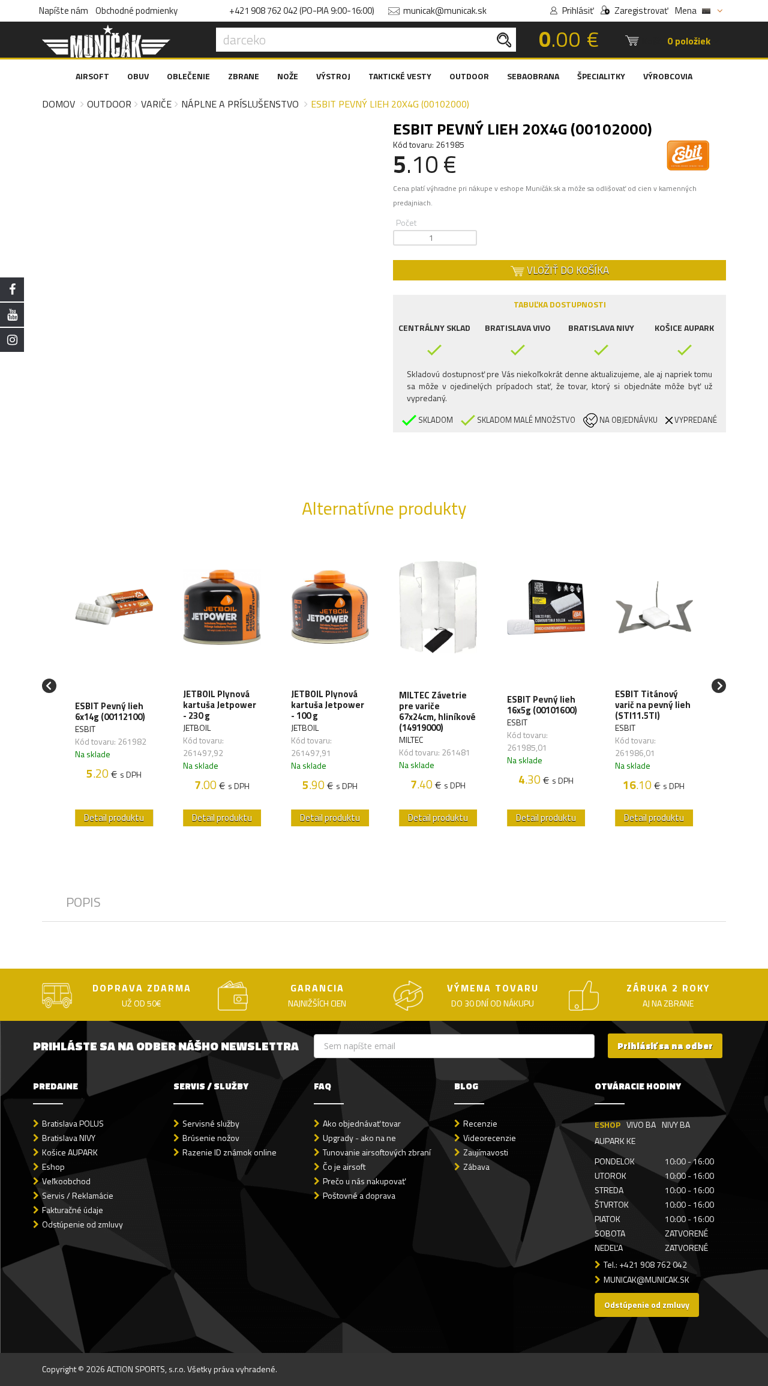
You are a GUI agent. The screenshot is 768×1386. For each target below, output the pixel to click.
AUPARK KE (615, 1140)
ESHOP (607, 1124)
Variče (156, 104)
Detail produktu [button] (114, 818)
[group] (114, 685)
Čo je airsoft (344, 1166)
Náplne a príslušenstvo (240, 104)
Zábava (476, 1166)
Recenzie (480, 1123)
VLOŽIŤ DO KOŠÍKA (566, 270)
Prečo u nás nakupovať (364, 1181)
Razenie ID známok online (229, 1152)
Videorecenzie (489, 1137)
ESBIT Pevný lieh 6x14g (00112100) (110, 711)
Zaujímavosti (485, 1152)
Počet (406, 222)
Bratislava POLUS (73, 1123)
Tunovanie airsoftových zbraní (377, 1152)
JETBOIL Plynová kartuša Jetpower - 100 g (327, 705)
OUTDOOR (469, 76)
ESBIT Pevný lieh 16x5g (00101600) (542, 705)
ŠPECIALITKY (601, 76)
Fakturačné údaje (72, 1209)
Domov (58, 104)
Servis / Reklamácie (77, 1195)
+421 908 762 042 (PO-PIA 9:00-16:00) (301, 10)
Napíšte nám (63, 10)
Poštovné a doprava (359, 1195)
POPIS (83, 902)
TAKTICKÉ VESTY (399, 76)
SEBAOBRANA (533, 76)
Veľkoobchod (66, 1181)
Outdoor (109, 104)
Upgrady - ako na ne (359, 1137)
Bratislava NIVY (68, 1137)
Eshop (53, 1166)
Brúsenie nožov (210, 1137)
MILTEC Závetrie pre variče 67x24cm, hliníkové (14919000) (437, 711)
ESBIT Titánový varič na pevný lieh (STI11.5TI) (653, 705)
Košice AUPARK (70, 1152)
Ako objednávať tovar (362, 1123)
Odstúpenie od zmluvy (82, 1224)
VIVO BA (641, 1124)
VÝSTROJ (333, 76)
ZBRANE (243, 76)
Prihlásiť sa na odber (665, 1046)
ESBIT (85, 728)
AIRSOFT (92, 76)
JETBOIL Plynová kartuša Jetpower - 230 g (219, 705)
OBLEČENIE (188, 76)
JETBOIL (197, 727)
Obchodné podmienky (136, 10)
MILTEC (411, 739)
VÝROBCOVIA (667, 76)
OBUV (138, 76)
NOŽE (287, 76)
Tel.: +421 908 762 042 (645, 1264)
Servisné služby (210, 1123)
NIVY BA (676, 1124)
